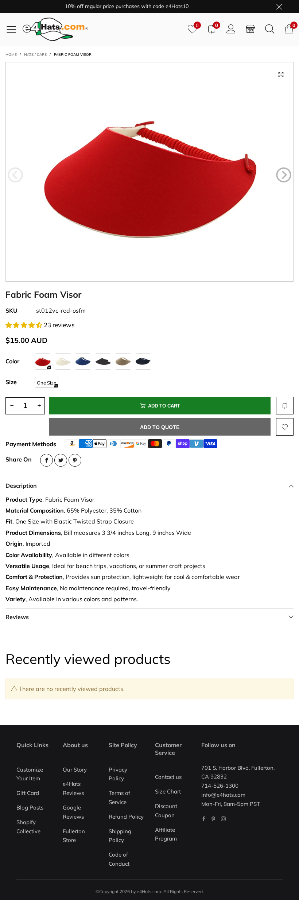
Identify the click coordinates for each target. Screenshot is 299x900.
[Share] (46, 460)
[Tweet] (60, 460)
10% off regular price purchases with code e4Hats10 (116, 6)
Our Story (75, 769)
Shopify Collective (28, 827)
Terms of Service (119, 797)
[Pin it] (75, 460)
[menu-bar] (14, 29)
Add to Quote (159, 427)
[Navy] (143, 361)
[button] (15, 175)
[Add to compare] (285, 405)
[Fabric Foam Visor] (149, 171)
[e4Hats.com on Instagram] (223, 818)
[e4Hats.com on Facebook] (203, 818)
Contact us (168, 776)
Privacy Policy (118, 774)
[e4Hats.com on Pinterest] (213, 818)
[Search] (269, 29)
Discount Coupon (166, 811)
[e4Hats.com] (102, 29)
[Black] (103, 361)
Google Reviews (73, 812)
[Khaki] (123, 361)
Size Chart (168, 791)
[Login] (231, 29)
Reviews (17, 617)
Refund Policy (126, 816)
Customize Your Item (29, 774)
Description (21, 485)
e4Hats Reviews (73, 788)
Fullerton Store (74, 836)
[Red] (43, 361)
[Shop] (250, 29)
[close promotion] (278, 6)
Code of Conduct (119, 859)
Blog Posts (29, 807)
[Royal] (83, 361)
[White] (63, 361)
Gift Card (27, 792)
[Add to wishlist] (285, 427)
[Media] (280, 74)
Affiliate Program (166, 834)
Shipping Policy (120, 836)
